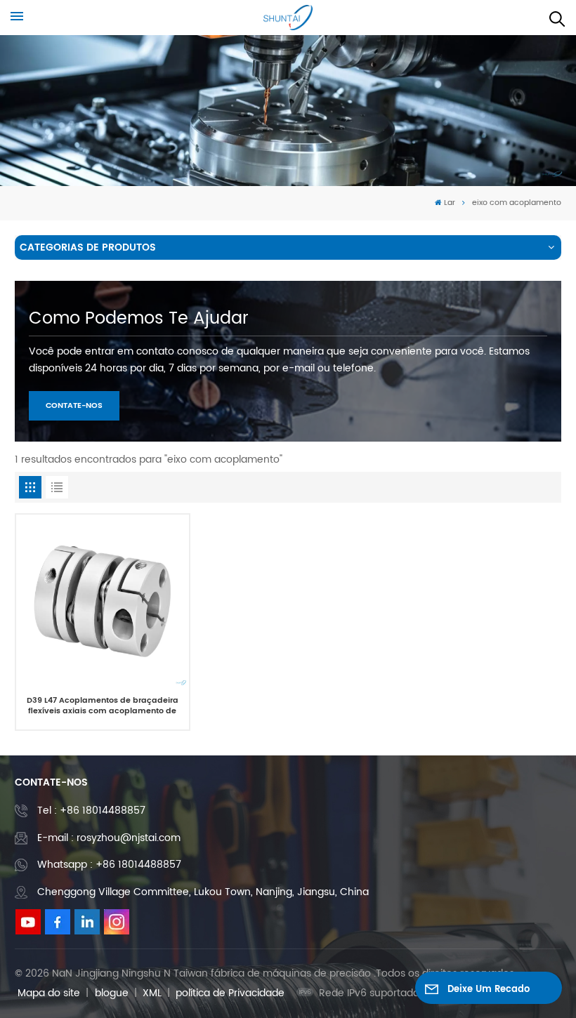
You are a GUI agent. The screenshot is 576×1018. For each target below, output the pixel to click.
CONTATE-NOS (74, 405)
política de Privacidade (230, 993)
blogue (112, 993)
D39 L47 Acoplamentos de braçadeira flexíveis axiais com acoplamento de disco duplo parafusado (102, 707)
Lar (449, 203)
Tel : (91, 810)
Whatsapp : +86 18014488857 (109, 865)
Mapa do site (49, 993)
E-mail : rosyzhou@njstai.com (109, 838)
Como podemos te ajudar (139, 319)
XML (152, 993)
